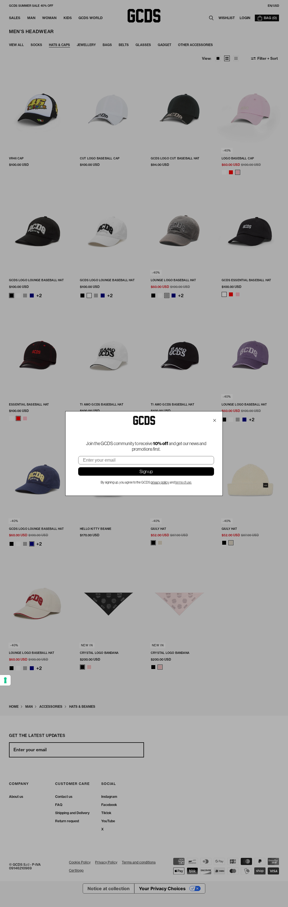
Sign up (146, 471)
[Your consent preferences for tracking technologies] (5, 680)
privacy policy (160, 482)
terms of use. (183, 482)
